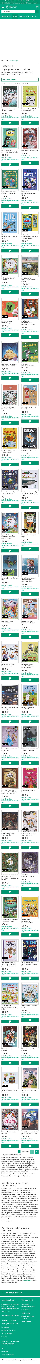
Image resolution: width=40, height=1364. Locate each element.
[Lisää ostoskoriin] (10, 123)
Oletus (24, 83)
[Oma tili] (34, 7)
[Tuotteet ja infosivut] (3, 7)
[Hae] (37, 11)
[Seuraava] (37, 1152)
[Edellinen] (32, 1152)
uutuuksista (27, 1280)
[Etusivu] (12, 7)
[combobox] (20, 11)
